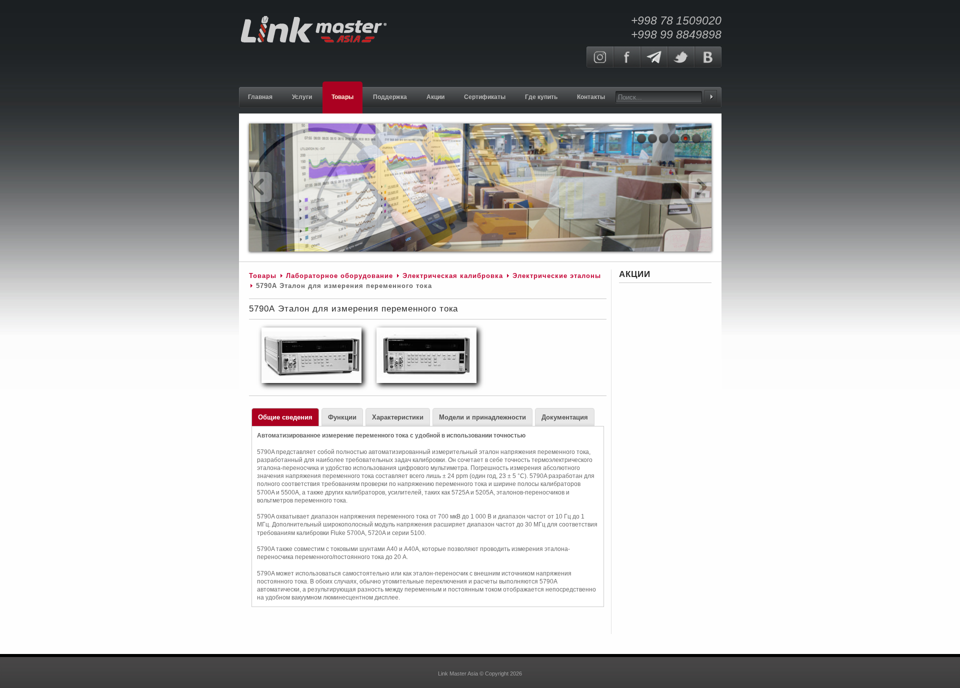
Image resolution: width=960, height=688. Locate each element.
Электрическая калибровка (452, 276)
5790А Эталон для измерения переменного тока (353, 309)
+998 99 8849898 (676, 34)
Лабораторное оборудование (339, 276)
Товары (262, 276)
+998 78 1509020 (676, 20)
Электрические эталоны (556, 276)
